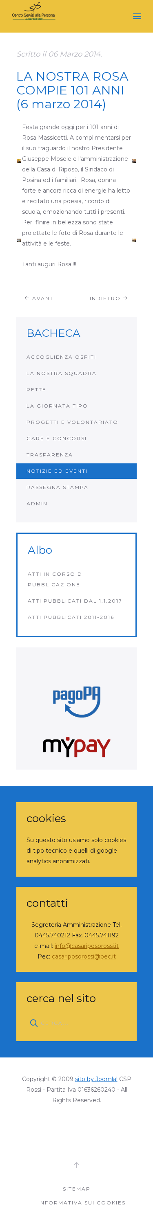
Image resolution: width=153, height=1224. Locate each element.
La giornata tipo (57, 406)
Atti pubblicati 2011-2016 (71, 617)
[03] (19, 240)
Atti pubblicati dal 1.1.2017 (75, 601)
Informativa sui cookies (82, 1203)
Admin (37, 503)
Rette (37, 389)
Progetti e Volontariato (72, 422)
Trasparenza (50, 455)
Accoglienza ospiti (61, 357)
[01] (19, 160)
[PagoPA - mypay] (76, 708)
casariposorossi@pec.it (84, 956)
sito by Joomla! (96, 1079)
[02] (134, 160)
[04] (134, 240)
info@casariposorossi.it (87, 946)
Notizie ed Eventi (57, 471)
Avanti (42, 298)
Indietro (106, 298)
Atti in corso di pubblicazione (56, 579)
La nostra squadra (62, 373)
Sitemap (77, 1189)
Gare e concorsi (57, 438)
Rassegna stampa (58, 487)
